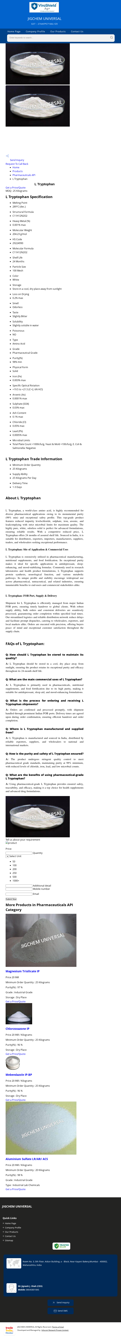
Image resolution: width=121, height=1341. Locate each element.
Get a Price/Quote (16, 187)
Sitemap (9, 1240)
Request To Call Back (17, 163)
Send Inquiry (16, 160)
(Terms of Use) (58, 1327)
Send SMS (63, 1310)
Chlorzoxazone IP (17, 1029)
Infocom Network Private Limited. (55, 1330)
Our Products (58, 31)
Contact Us (77, 31)
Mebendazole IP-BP (19, 1074)
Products (18, 171)
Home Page (14, 31)
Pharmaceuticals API (24, 175)
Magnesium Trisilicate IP (23, 971)
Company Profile (35, 31)
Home (16, 167)
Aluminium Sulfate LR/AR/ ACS (27, 1159)
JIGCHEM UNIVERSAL (44, 20)
